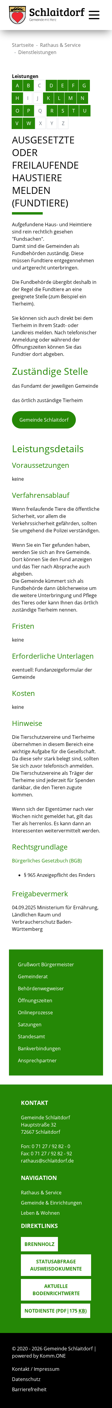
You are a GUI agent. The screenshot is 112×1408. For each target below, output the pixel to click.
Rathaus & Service (60, 45)
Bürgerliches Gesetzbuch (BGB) (47, 860)
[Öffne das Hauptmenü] (94, 15)
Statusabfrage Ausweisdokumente (56, 1265)
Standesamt (31, 1036)
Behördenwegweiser (41, 988)
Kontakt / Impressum (35, 1369)
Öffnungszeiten (35, 1000)
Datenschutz (26, 1379)
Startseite (23, 45)
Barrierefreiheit (29, 1389)
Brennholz (39, 1244)
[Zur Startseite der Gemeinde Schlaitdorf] (47, 15)
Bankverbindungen (39, 1048)
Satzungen (30, 1024)
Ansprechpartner (37, 1060)
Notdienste (55, 1310)
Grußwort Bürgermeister (46, 964)
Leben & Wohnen (40, 1213)
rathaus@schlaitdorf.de (47, 1160)
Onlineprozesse (35, 1012)
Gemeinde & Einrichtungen (51, 1202)
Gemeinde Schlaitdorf (43, 420)
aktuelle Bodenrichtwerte (56, 1290)
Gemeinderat (33, 976)
